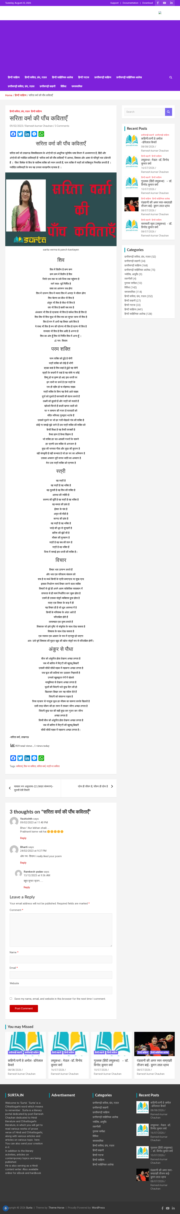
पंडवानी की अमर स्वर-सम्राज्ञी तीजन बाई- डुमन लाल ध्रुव (161, 1173)
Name (14, 952)
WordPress (98, 1207)
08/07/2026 (148, 210)
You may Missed (20, 1027)
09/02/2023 (16, 125)
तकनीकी (128, 278)
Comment (16, 910)
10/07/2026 (148, 189)
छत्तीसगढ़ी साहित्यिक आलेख (129, 77)
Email (14, 967)
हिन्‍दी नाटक (83, 77)
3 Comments (62, 125)
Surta (29, 1207)
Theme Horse (56, 1207)
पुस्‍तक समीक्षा (130, 283)
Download (147, 3)
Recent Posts (137, 128)
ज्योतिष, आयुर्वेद (131, 274)
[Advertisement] (90, 46)
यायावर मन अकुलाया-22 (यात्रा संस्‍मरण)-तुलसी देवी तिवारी (33, 788)
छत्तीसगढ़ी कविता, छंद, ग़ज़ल (21, 86)
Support (114, 3)
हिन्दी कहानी (145, 156)
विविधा (63, 86)
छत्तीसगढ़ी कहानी (47, 86)
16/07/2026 (148, 167)
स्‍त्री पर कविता (53, 766)
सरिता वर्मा (41, 766)
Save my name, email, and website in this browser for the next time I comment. (60, 998)
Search (168, 112)
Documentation (130, 3)
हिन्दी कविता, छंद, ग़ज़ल (36, 77)
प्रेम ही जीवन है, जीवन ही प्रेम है (93, 786)
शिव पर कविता (30, 766)
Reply (23, 838)
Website (14, 983)
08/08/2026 (148, 146)
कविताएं (19, 766)
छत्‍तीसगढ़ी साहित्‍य (102, 77)
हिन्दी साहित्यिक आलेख (62, 77)
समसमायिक (77, 86)
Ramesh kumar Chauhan (39, 125)
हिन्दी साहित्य (14, 77)
